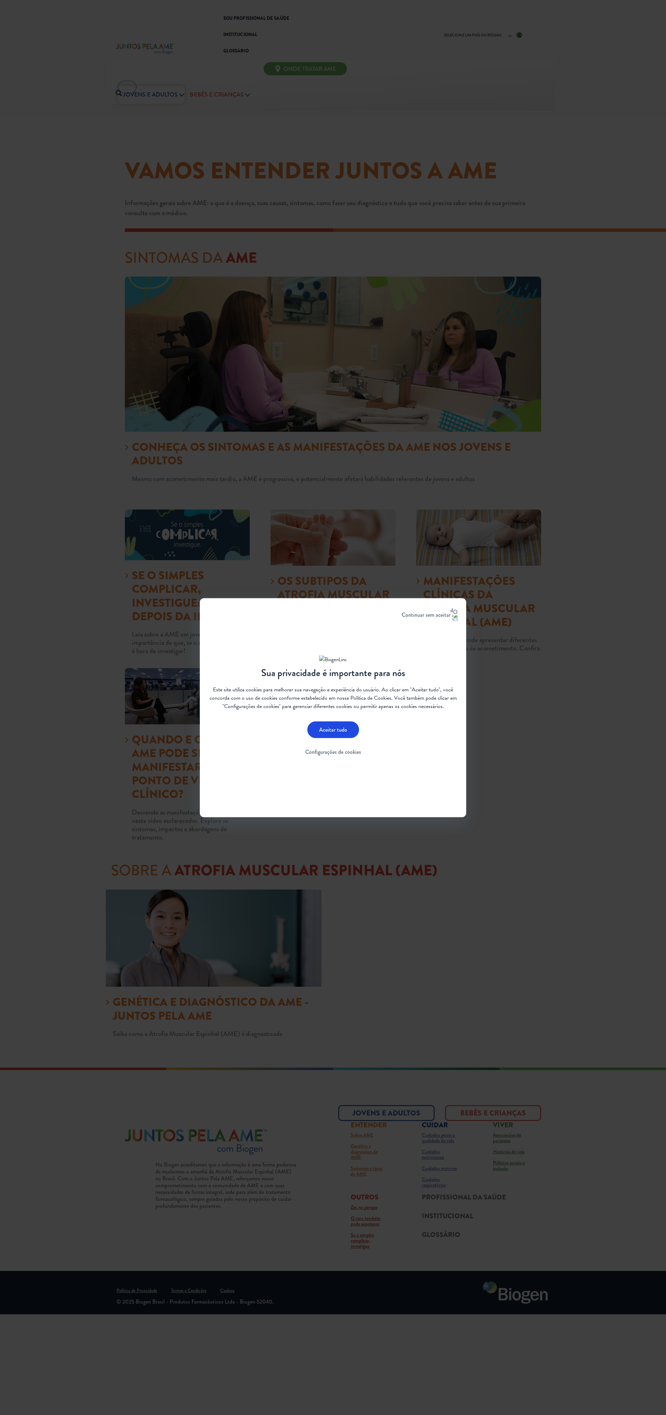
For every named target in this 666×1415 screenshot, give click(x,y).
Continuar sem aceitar (426, 614)
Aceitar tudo (333, 730)
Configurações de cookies (333, 752)
